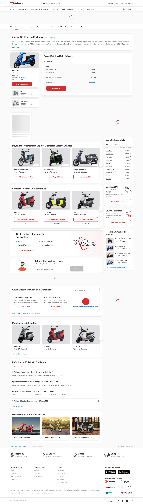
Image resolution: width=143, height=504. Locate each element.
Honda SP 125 (39, 490)
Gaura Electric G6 (120, 246)
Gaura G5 (15, 70)
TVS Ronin (58, 490)
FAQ (13, 367)
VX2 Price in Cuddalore (26, 219)
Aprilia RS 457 (23, 493)
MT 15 (33, 490)
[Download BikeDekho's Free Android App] (124, 472)
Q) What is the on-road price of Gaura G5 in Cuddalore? (32, 372)
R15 (46, 490)
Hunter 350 (13, 490)
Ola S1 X (76, 212)
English (110, 3)
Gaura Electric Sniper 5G (122, 253)
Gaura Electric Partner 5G (122, 260)
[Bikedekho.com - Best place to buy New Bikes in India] (16, 3)
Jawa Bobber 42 (50, 493)
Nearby (108, 144)
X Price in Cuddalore (86, 219)
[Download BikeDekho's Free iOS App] (110, 472)
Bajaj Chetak (18, 346)
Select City (127, 9)
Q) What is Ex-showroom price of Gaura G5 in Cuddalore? (33, 391)
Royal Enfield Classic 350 (24, 490)
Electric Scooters (23, 354)
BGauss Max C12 (49, 169)
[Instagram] (132, 501)
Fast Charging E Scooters (82, 437)
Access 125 (51, 490)
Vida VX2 (23, 91)
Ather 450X (77, 346)
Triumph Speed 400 (83, 490)
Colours (45, 27)
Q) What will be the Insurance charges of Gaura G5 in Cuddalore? (36, 382)
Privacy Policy (14, 479)
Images (23, 27)
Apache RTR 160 (14, 493)
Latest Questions (23, 367)
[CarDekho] (110, 481)
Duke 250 (31, 493)
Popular (116, 144)
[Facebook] (118, 501)
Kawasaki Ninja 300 (40, 493)
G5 (11, 27)
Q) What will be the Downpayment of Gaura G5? (30, 401)
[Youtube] (127, 501)
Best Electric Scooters (22, 437)
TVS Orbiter (24, 101)
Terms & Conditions (16, 476)
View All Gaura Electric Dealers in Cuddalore (25, 313)
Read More (15, 47)
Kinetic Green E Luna (21, 169)
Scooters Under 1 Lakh (52, 437)
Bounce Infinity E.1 (79, 169)
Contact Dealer (26, 306)
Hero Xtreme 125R (94, 490)
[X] (122, 501)
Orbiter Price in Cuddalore (56, 219)
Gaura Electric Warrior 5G (123, 239)
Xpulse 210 (65, 490)
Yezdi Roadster (73, 490)
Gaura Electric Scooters (118, 267)
